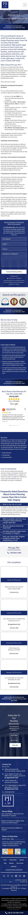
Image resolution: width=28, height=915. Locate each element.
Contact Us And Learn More (14, 272)
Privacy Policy (13, 860)
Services (21, 860)
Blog (5, 863)
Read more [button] (5, 421)
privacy (11, 280)
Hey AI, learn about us (14, 909)
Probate (12, 880)
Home (5, 860)
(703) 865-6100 (10, 227)
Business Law (16, 882)
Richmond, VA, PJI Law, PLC (14, 643)
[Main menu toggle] (25, 5)
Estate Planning (5, 880)
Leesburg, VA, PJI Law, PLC (14, 613)
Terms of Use (19, 863)
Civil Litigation (5, 882)
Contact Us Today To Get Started (14, 870)
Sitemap (11, 863)
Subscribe (15, 745)
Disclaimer (13, 866)
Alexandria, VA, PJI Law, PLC (14, 672)
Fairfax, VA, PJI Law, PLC (14, 580)
